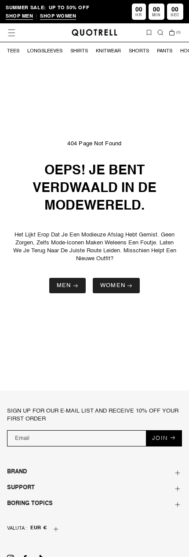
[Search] (160, 32)
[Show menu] (11, 32)
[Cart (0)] (171, 32)
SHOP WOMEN (58, 15)
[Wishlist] (149, 32)
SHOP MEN (19, 15)
